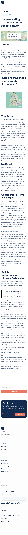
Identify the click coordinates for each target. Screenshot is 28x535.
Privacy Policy (4, 518)
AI (2, 454)
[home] (5, 2)
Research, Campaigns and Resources (10, 466)
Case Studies (4, 471)
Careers (3, 482)
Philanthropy (4, 452)
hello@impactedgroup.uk (8, 434)
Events (3, 468)
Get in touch (20, 414)
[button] (25, 2)
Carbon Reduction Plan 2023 (8, 524)
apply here (10, 349)
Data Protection (5, 521)
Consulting (4, 449)
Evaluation (3, 446)
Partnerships (4, 485)
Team (2, 480)
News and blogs (5, 463)
